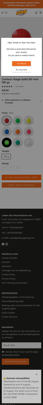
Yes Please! (21, 63)
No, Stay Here (21, 69)
